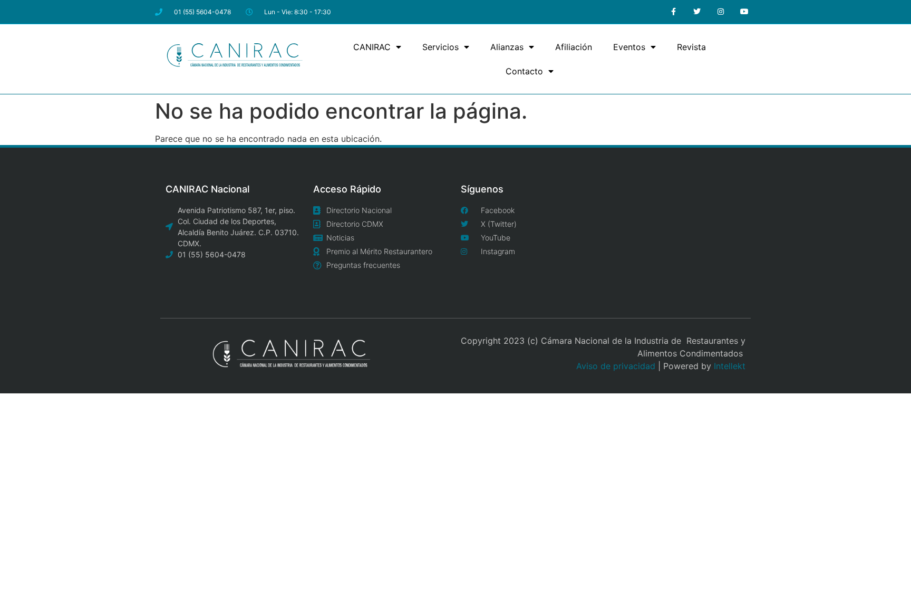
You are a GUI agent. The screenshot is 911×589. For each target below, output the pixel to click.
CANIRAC (372, 47)
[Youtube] (744, 12)
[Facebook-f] (673, 12)
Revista (691, 47)
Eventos (629, 47)
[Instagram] (720, 12)
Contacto (524, 71)
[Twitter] (697, 12)
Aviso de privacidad (615, 366)
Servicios (440, 47)
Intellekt (729, 366)
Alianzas (507, 47)
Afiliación (573, 47)
